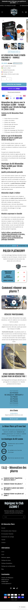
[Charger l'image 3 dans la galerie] (21, 46)
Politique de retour (6, 560)
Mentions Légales (5, 557)
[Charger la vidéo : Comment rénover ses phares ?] (14, 302)
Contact (3, 542)
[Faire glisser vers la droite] (26, 46)
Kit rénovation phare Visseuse (8, 531)
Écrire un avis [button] (14, 419)
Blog (2, 569)
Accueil (3, 528)
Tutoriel (3, 539)
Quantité (3, 76)
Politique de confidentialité (8, 566)
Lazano (15, 599)
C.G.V (2, 554)
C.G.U (2, 551)
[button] (2, 12)
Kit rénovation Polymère (7, 534)
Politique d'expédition (6, 563)
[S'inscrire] (23, 517)
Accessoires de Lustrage (7, 536)
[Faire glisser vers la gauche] (2, 46)
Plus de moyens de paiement (14, 92)
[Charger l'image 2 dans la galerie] (14, 46)
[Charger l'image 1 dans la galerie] (7, 46)
